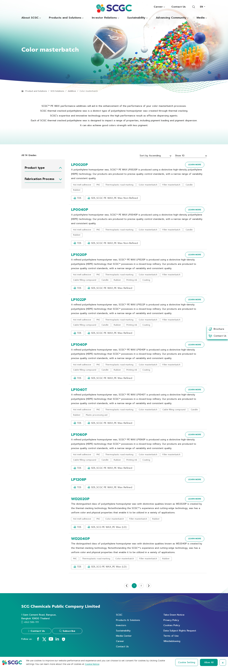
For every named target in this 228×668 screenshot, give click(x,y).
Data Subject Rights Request (179, 630)
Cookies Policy (171, 625)
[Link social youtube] (51, 640)
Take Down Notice (173, 615)
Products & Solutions (128, 620)
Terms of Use (171, 636)
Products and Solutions (65, 18)
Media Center (124, 636)
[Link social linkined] (57, 640)
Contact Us (178, 7)
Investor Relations (104, 18)
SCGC (119, 615)
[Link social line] (63, 640)
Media (201, 18)
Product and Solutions (36, 91)
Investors (121, 625)
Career (158, 7)
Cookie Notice (92, 664)
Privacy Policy (171, 620)
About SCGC (30, 18)
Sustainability (136, 18)
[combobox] (202, 7)
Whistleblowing (171, 641)
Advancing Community (171, 18)
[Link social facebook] (38, 640)
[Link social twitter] (44, 640)
